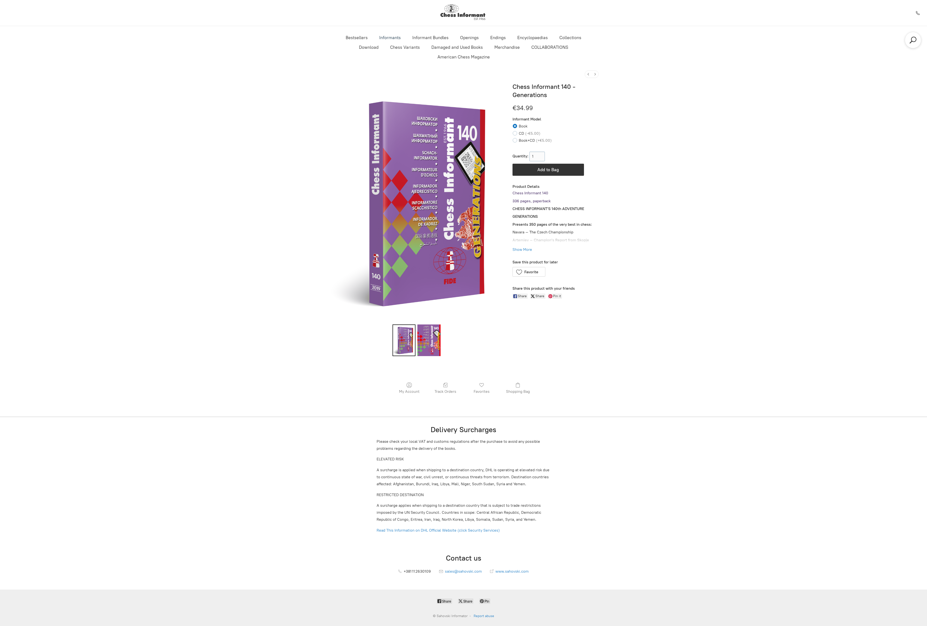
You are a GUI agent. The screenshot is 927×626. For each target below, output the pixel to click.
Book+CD (535, 140)
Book (523, 126)
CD (529, 133)
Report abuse (484, 616)
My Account (409, 391)
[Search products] (913, 40)
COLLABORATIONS (549, 47)
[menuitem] (588, 74)
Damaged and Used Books (457, 47)
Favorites (482, 391)
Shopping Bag (518, 391)
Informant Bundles (430, 37)
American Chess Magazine (463, 57)
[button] (529, 272)
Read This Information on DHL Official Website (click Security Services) (438, 530)
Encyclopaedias (532, 37)
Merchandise (507, 47)
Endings (498, 37)
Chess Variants (405, 47)
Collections (570, 37)
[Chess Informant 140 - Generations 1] (429, 340)
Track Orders (445, 391)
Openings (469, 37)
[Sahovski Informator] (463, 12)
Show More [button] (522, 249)
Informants (390, 37)
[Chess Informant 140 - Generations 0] (404, 340)
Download (369, 47)
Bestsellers (357, 37)
